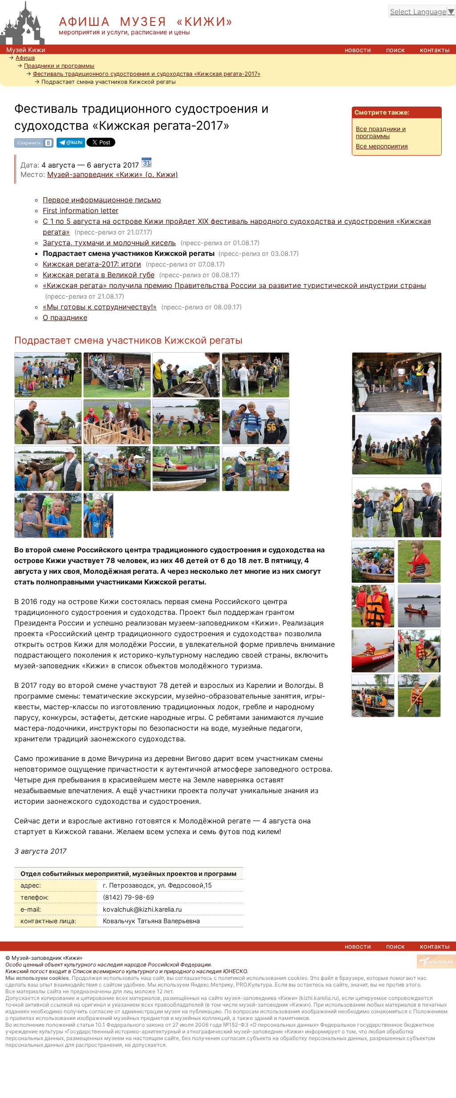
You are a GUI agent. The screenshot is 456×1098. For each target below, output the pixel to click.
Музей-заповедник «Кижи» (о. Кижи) (112, 174)
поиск (395, 49)
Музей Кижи (25, 49)
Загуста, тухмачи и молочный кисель (109, 242)
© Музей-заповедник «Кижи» (43, 957)
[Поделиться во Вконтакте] (33, 146)
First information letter (80, 210)
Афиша (25, 57)
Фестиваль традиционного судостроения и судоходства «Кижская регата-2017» (147, 73)
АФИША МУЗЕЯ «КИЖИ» (146, 21)
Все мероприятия (382, 146)
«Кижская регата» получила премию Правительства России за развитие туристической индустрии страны (234, 285)
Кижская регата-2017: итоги (92, 263)
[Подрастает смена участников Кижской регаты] (48, 356)
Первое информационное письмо (102, 199)
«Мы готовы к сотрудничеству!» (100, 306)
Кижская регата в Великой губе (99, 274)
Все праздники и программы (381, 132)
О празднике (65, 317)
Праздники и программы (59, 65)
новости (358, 49)
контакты (435, 49)
